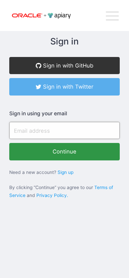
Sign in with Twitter (67, 86)
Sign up (65, 172)
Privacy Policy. (52, 195)
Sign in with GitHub (67, 65)
